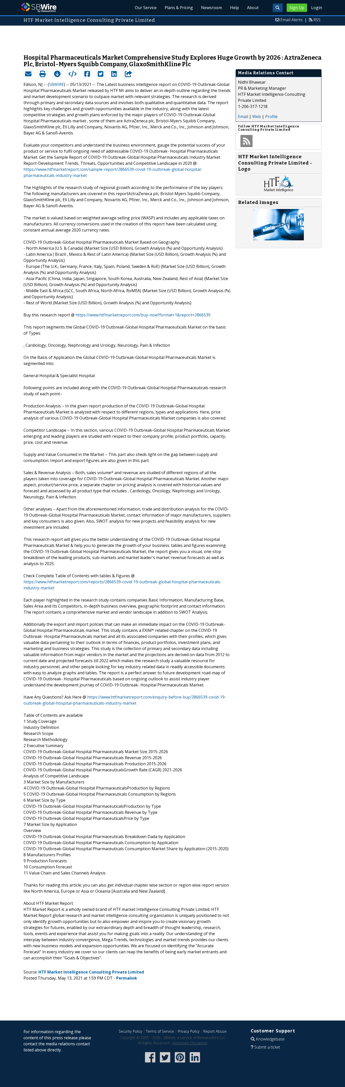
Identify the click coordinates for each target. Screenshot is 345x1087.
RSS (317, 19)
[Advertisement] (172, 37)
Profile (271, 116)
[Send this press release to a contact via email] (28, 74)
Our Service (146, 7)
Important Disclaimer (190, 1042)
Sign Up (296, 7)
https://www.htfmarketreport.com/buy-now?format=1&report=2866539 (143, 315)
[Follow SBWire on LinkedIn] (195, 1062)
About (253, 7)
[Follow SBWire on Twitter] (165, 1062)
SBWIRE (56, 84)
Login (316, 7)
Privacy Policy (189, 1031)
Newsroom (211, 7)
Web (256, 116)
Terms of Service (160, 1031)
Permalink (126, 978)
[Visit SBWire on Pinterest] (180, 1062)
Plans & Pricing (179, 7)
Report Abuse (215, 1031)
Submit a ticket (267, 1047)
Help (234, 7)
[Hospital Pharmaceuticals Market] (278, 239)
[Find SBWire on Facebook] (150, 1062)
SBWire (39, 7)
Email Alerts (291, 19)
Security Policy (130, 1031)
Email (243, 116)
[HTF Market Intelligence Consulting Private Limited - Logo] (279, 190)
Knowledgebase (270, 1039)
